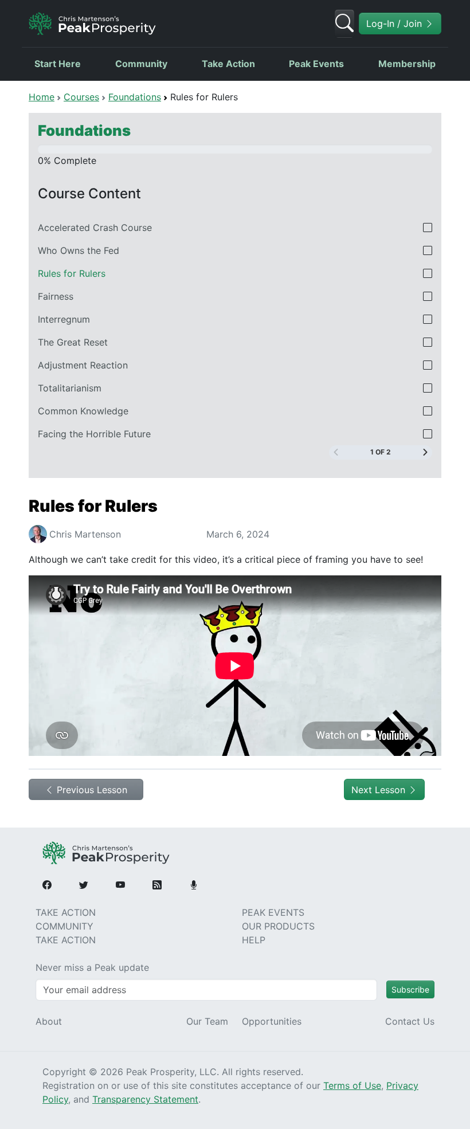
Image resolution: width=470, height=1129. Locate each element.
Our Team (207, 1021)
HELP (253, 940)
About (49, 1021)
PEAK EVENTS (273, 912)
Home (41, 97)
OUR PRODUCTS (278, 926)
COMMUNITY (64, 926)
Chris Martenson (85, 534)
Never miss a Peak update (92, 967)
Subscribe (410, 989)
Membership (407, 63)
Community (141, 63)
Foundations (134, 97)
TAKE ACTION (66, 912)
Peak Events (316, 63)
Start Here (57, 63)
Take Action (228, 63)
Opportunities (271, 1021)
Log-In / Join (395, 23)
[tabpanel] (235, 627)
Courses (81, 97)
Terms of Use (352, 1085)
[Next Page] (425, 452)
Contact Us (409, 1021)
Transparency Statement (145, 1099)
